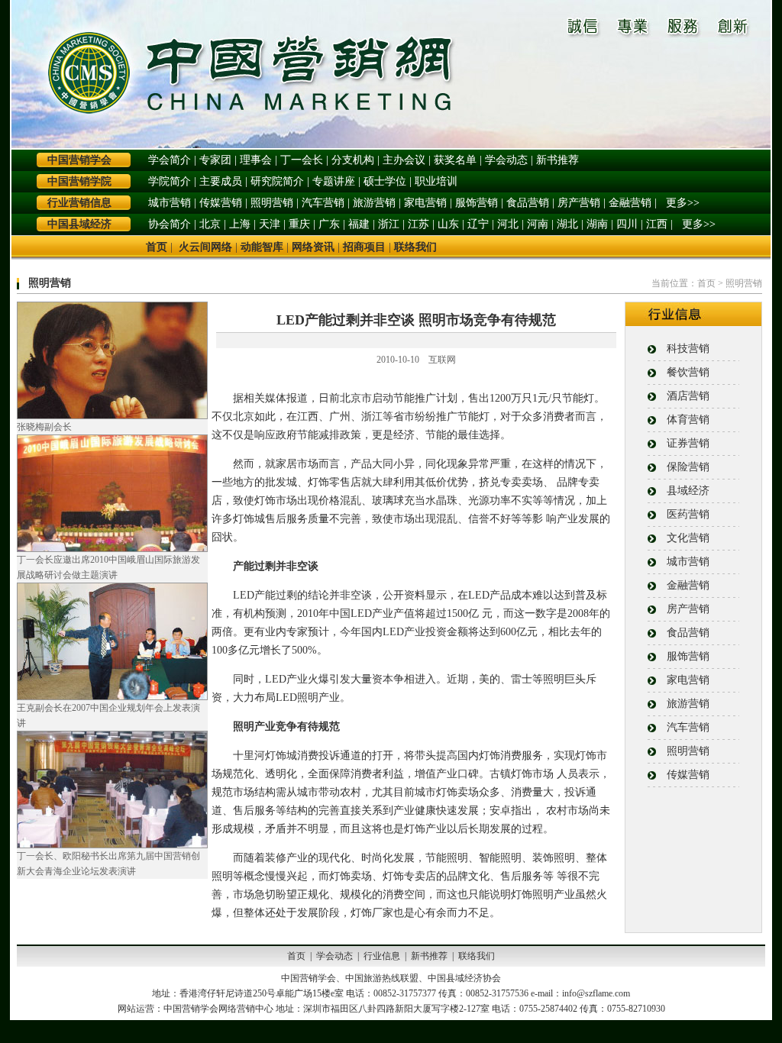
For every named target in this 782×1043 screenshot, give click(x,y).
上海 (239, 224)
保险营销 (688, 467)
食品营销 (527, 202)
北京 (210, 224)
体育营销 (688, 419)
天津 (269, 224)
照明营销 (271, 202)
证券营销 (688, 443)
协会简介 (169, 224)
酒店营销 (688, 396)
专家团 (215, 160)
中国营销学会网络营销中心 (218, 1008)
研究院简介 (277, 181)
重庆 (299, 224)
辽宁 (478, 224)
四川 (627, 224)
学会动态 (506, 160)
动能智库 (262, 247)
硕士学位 (385, 181)
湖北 (567, 224)
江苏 (418, 224)
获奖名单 (455, 160)
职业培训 (436, 181)
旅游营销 (374, 202)
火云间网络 (205, 247)
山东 (448, 224)
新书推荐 (557, 160)
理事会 (256, 160)
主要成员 (220, 181)
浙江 (388, 224)
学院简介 (169, 181)
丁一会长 (301, 160)
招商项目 (364, 247)
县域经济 (688, 490)
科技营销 (688, 348)
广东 (329, 224)
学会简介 (169, 160)
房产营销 (578, 202)
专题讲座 (333, 181)
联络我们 (415, 247)
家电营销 (425, 202)
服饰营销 (476, 202)
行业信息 (382, 956)
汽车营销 (323, 202)
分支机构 (352, 160)
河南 (537, 224)
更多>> (683, 202)
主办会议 (404, 160)
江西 (656, 224)
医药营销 (688, 514)
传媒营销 (220, 202)
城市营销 (169, 202)
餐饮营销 (688, 372)
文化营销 (688, 538)
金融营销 (630, 202)
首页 (156, 247)
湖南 (597, 224)
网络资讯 (313, 247)
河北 (508, 224)
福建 (359, 224)
